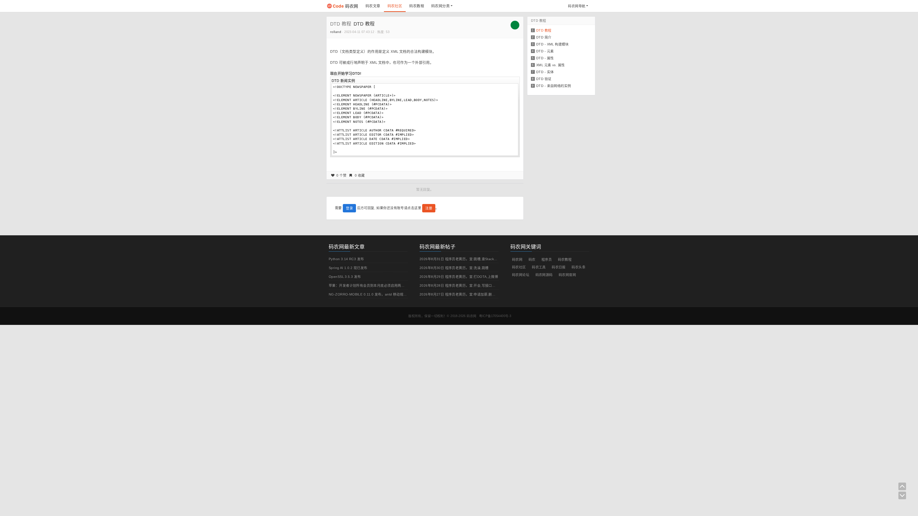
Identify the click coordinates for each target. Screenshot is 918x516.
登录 (349, 208)
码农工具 (539, 267)
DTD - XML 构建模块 (552, 44)
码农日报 (559, 267)
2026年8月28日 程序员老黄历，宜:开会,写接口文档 (459, 285)
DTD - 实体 (545, 72)
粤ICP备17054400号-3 (495, 316)
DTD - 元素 (545, 51)
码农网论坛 (520, 275)
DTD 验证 (544, 79)
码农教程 (416, 6)
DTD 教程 (340, 24)
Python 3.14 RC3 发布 (346, 259)
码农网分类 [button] (440, 6)
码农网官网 (567, 275)
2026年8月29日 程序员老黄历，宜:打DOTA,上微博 (459, 277)
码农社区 (395, 6)
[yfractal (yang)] (515, 25)
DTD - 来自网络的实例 (553, 86)
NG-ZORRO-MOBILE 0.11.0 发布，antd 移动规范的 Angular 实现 (380, 294)
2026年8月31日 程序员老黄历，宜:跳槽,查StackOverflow (464, 259)
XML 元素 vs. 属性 (550, 65)
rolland (335, 32)
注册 (428, 208)
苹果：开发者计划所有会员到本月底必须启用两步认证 (370, 285)
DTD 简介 (544, 37)
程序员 (546, 259)
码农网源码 (544, 275)
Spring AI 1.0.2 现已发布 (348, 268)
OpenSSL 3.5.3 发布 (345, 277)
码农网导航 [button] (576, 6)
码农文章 (373, 6)
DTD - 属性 (545, 58)
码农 (532, 259)
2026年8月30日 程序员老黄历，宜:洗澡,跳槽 (454, 268)
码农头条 (578, 267)
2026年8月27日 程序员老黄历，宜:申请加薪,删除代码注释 (464, 294)
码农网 (345, 6)
